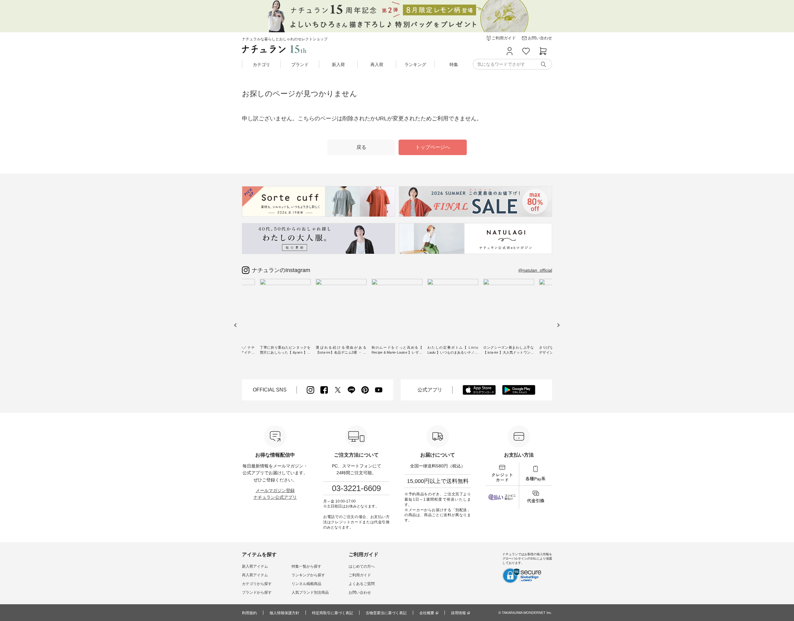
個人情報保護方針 (284, 613)
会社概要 (426, 613)
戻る (361, 147)
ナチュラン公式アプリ (275, 497)
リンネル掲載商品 (306, 584)
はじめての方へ (362, 566)
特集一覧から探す (306, 566)
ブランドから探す (257, 592)
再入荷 (376, 64)
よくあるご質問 (362, 584)
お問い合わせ (360, 592)
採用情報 (458, 613)
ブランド (300, 64)
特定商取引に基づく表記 (332, 613)
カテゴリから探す (257, 584)
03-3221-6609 (356, 488)
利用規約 (249, 613)
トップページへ (432, 147)
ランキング (415, 64)
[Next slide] (558, 325)
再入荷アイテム (255, 575)
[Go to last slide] (236, 325)
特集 (453, 64)
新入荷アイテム (255, 566)
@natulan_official (535, 270)
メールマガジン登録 (275, 490)
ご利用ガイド (360, 575)
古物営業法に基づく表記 (386, 613)
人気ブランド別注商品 (310, 592)
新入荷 (338, 64)
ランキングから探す (308, 575)
